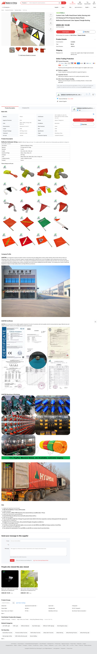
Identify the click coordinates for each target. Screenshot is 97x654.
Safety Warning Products (71, 632)
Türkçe (76, 645)
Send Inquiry (65, 32)
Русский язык (35, 645)
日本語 (64, 645)
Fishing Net (74, 605)
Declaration (63, 648)
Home (2, 10)
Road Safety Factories (7, 632)
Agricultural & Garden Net (30, 605)
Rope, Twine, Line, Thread (7, 611)
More (2, 638)
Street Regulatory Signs (62, 625)
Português (25, 645)
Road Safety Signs (36, 625)
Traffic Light (15, 625)
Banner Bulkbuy (33, 636)
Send (12, 560)
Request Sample (81, 35)
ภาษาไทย (71, 645)
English (15, 645)
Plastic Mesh (4, 608)
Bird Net (27, 608)
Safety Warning (59, 632)
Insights (84, 643)
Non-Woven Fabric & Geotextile (79, 611)
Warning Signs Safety (7, 636)
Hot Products (13, 643)
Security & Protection (9, 10)
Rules (94, 7)
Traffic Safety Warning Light (21, 636)
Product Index (73, 643)
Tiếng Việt (81, 645)
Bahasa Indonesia (87, 645)
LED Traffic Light (6, 625)
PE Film (26, 611)
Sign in (94, 3)
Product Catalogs (21, 603)
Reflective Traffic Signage (48, 625)
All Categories (6, 7)
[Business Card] (93, 114)
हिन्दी (67, 645)
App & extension (78, 7)
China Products (21, 643)
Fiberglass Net (51, 608)
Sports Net (50, 605)
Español (19, 645)
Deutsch (46, 645)
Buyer (63, 7)
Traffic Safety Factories (35, 632)
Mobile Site (79, 643)
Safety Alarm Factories (48, 632)
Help (70, 7)
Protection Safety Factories (21, 632)
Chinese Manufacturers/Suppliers (31, 643)
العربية (56, 645)
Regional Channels (65, 643)
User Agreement (56, 648)
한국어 (60, 645)
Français (30, 645)
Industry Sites (57, 643)
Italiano (41, 645)
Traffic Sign (25, 10)
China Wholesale (42, 643)
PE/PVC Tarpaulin (76, 608)
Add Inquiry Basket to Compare (28, 55)
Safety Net (3, 605)
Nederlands (51, 645)
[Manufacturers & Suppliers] (9, 2)
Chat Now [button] (87, 32)
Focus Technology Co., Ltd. (39, 648)
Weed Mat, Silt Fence (53, 611)
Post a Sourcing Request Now (41, 560)
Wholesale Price (50, 643)
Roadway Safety (18, 10)
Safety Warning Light (84, 632)
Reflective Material (25, 625)
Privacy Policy (69, 648)
